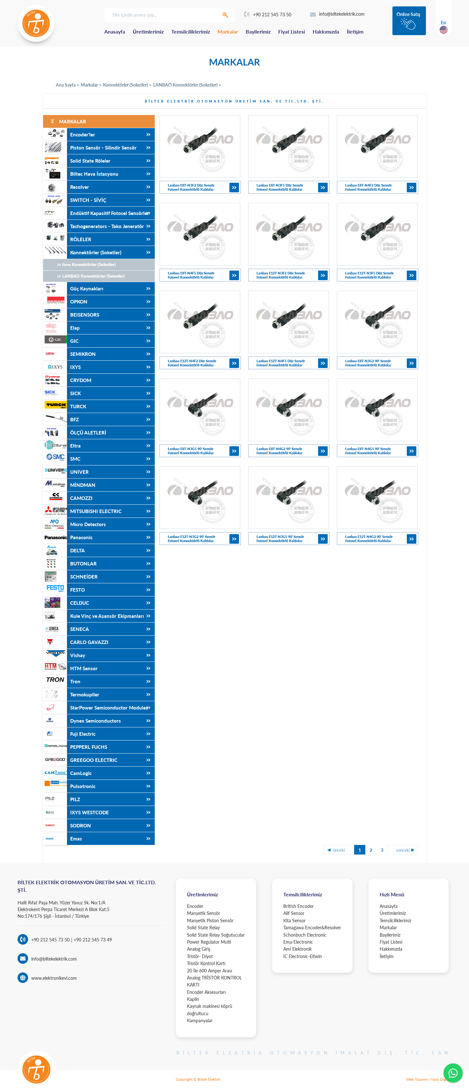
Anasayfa (114, 31)
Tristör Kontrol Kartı (206, 963)
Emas (76, 838)
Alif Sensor (293, 913)
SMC (75, 459)
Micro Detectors (88, 524)
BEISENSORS (84, 315)
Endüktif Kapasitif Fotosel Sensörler (109, 213)
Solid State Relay (203, 927)
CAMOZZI (81, 498)
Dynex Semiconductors (95, 721)
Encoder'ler (82, 134)
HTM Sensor (84, 668)
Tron (75, 681)
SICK (75, 393)
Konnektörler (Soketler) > (127, 85)
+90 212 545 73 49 (92, 939)
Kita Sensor (294, 920)
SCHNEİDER (84, 576)
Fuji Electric (82, 734)
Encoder (195, 906)
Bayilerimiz (258, 31)
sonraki (403, 850)
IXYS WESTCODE (89, 812)
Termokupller (84, 694)
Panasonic (81, 537)
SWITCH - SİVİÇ (88, 200)
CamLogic (81, 773)
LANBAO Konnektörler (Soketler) (93, 276)
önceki (339, 850)
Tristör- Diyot (200, 956)
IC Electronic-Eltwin (302, 956)
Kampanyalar (199, 1020)
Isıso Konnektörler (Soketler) (89, 264)
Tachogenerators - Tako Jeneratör (107, 226)
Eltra (75, 446)
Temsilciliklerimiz (190, 31)
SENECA (79, 629)
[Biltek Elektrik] (36, 23)
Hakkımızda (326, 31)
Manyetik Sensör (203, 913)
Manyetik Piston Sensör (210, 920)
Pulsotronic (82, 786)
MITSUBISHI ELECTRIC (96, 511)
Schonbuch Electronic (304, 935)
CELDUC (79, 603)
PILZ (75, 799)
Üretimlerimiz (148, 31)
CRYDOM (80, 380)
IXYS (75, 367)
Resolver (79, 187)
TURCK (78, 406)
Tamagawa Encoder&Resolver (312, 927)
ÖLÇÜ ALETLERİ (88, 432)
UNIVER (79, 472)
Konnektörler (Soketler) (95, 252)
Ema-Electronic (298, 942)
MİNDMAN (82, 485)
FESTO (77, 590)
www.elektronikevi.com (54, 978)
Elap (75, 328)
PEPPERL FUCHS (88, 747)
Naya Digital (440, 1079)
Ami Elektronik (297, 949)
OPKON (78, 301)
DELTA (77, 550)
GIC (74, 341)
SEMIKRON (83, 354)
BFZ (74, 419)
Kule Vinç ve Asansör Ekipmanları (107, 616)
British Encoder (298, 906)
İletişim (355, 31)
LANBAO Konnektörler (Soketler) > (187, 85)
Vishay (77, 655)
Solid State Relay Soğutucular (216, 935)
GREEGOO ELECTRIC (93, 760)
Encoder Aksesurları (206, 992)
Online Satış (408, 14)
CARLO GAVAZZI (89, 642)
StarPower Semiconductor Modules (109, 707)
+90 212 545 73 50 (272, 14)
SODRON (80, 825)
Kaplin (193, 999)
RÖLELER (80, 239)
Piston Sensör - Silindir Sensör (103, 147)
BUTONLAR (83, 563)
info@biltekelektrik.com (342, 14)
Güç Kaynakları (86, 288)
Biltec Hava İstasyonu (94, 174)
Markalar (228, 31)
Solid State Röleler (90, 161)
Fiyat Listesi (291, 31)
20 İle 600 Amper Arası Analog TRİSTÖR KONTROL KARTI (214, 978)
